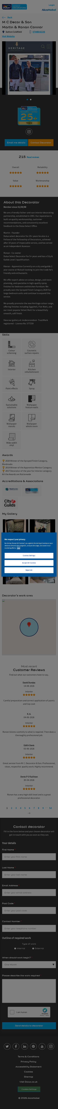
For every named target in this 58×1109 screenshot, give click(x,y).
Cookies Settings (29, 556)
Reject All (29, 570)
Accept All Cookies (29, 563)
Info (18, 548)
